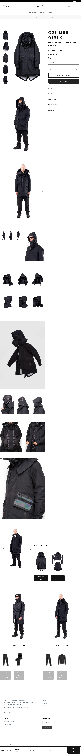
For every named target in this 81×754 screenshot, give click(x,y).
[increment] (76, 69)
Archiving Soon (32, 12)
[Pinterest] (10, 712)
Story (44, 700)
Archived (50, 12)
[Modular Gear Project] (40, 6)
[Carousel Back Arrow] (5, 33)
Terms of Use (7, 724)
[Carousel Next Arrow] (42, 57)
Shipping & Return (9, 721)
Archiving (42, 12)
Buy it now (64, 81)
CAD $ (74, 1)
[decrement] (50, 69)
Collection (45, 703)
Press (44, 705)
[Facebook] (4, 712)
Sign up (47, 727)
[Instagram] (7, 712)
